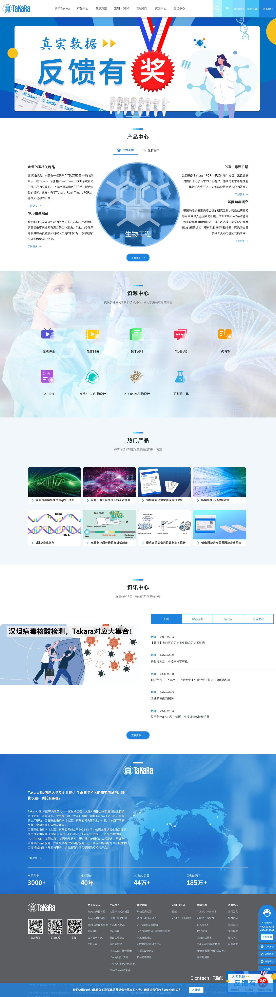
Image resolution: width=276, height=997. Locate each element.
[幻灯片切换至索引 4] (147, 116)
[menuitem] (64, 8)
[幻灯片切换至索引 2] (135, 116)
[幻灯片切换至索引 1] (129, 116)
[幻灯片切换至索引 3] (141, 116)
